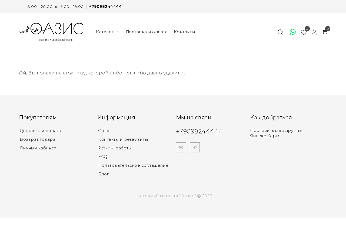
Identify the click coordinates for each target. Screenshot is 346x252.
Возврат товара (37, 139)
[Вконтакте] (181, 147)
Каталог (105, 31)
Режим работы (115, 147)
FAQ (103, 156)
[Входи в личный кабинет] (312, 32)
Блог (103, 173)
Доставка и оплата (147, 31)
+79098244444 (105, 6)
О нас (104, 130)
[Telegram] (195, 147)
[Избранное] (290, 32)
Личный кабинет (38, 147)
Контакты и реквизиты (123, 139)
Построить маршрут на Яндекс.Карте (276, 133)
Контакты (184, 31)
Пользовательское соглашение (133, 165)
